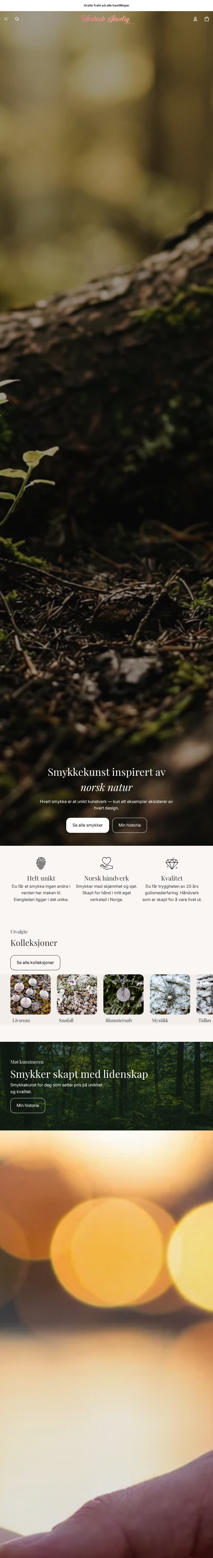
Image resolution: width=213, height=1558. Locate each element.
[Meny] (6, 19)
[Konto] (195, 19)
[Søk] (17, 19)
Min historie (129, 825)
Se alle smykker (87, 825)
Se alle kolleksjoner (35, 962)
